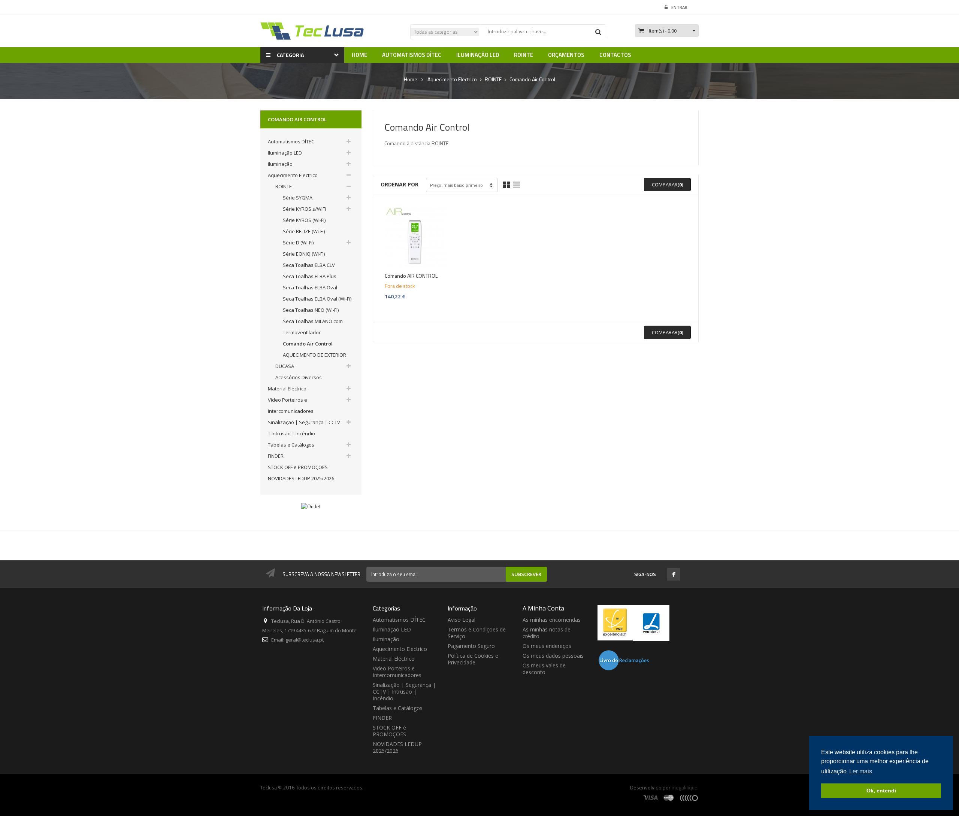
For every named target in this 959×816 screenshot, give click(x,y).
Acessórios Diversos (298, 377)
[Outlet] (310, 506)
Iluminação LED (285, 152)
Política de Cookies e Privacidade (473, 659)
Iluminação (280, 164)
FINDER (276, 456)
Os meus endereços (547, 645)
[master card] (669, 797)
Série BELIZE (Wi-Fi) (304, 231)
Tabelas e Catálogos (291, 444)
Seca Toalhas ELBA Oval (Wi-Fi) (317, 298)
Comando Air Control (308, 343)
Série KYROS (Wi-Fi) (304, 220)
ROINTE (283, 186)
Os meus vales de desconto (544, 669)
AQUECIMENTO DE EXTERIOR (314, 354)
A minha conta (543, 608)
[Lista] (516, 185)
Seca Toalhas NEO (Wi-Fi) (311, 310)
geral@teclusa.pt (304, 639)
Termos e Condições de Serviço (477, 633)
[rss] (688, 797)
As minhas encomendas (552, 619)
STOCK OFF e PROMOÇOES (298, 467)
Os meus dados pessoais (553, 655)
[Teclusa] (312, 30)
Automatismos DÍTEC (291, 141)
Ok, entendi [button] (881, 791)
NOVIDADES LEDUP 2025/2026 (301, 478)
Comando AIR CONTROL (411, 275)
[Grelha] (506, 185)
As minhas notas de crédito (547, 633)
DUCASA (284, 366)
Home (410, 79)
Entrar (679, 7)
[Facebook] (673, 575)
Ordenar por (399, 184)
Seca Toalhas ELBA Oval (310, 287)
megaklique (685, 787)
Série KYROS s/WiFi (304, 208)
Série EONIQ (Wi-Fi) (304, 253)
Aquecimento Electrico (293, 175)
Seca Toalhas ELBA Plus (309, 276)
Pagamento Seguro (471, 645)
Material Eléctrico (287, 388)
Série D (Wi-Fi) (298, 242)
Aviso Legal (461, 619)
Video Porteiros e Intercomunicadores (397, 672)
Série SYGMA (297, 197)
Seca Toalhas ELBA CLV (309, 265)
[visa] (651, 797)
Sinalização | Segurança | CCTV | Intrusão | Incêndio (404, 691)
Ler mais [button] (860, 771)
